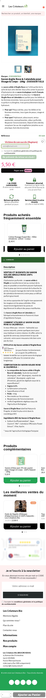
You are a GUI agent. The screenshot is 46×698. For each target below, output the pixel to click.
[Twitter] (17, 682)
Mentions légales (10, 616)
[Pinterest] (23, 682)
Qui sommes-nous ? (11, 621)
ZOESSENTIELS (15, 76)
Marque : (4, 76)
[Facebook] (11, 682)
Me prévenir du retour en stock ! (19, 157)
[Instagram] (28, 682)
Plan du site (8, 625)
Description (9, 267)
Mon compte (9, 646)
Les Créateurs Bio (12, 611)
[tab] (23, 611)
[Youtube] (34, 682)
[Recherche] (43, 14)
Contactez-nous (10, 630)
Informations (10, 635)
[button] (6, 235)
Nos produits (10, 641)
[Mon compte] (34, 6)
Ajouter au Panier (29, 695)
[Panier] (42, 6)
